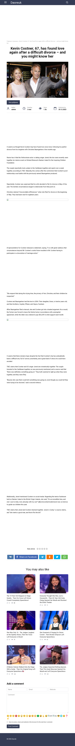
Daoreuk (16, 2)
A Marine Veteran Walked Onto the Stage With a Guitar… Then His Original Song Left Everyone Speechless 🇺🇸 (21, 669)
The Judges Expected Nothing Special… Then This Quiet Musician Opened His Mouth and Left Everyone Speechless (53, 669)
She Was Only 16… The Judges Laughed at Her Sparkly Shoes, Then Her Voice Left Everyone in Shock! (20, 635)
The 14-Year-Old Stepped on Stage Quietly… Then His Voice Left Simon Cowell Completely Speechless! (19, 598)
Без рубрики (13, 102)
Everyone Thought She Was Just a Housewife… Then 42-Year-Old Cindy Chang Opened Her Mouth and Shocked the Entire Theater (53, 599)
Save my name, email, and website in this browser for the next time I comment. (31, 722)
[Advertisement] (37, 24)
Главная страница (12, 41)
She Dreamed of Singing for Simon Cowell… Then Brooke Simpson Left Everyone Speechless (52, 635)
